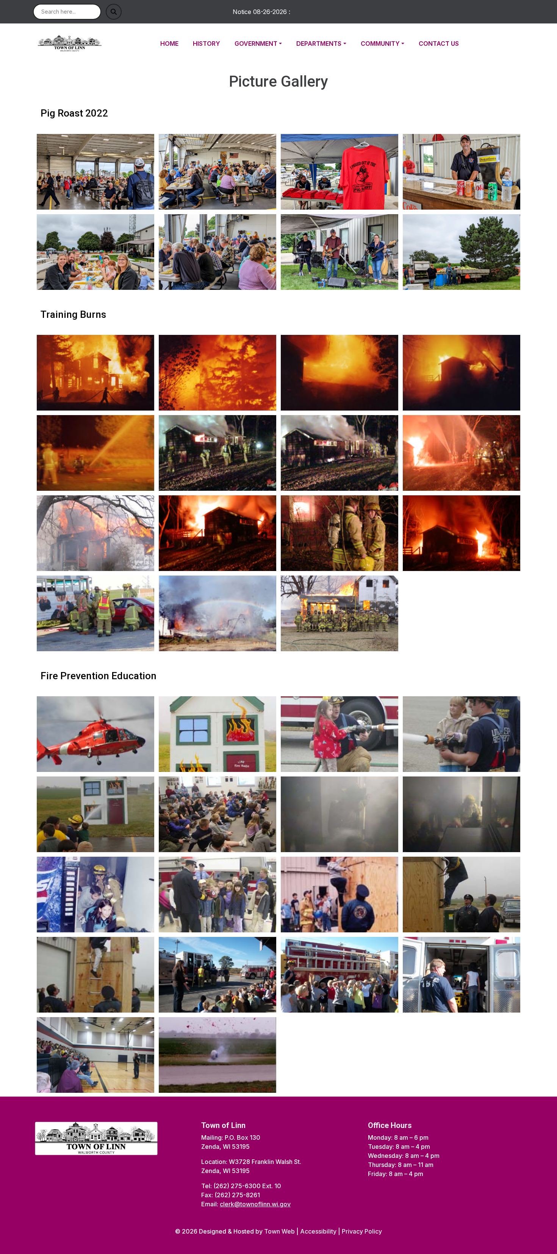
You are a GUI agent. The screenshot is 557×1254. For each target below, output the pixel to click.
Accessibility (318, 1231)
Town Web (279, 1231)
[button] (262, 43)
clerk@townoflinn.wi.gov (255, 1204)
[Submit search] (114, 12)
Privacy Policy (362, 1231)
